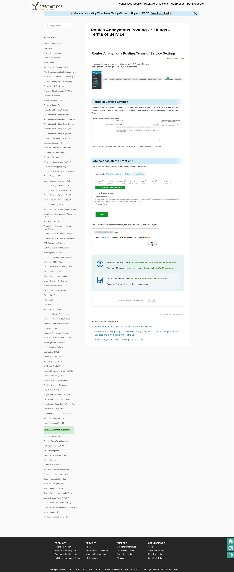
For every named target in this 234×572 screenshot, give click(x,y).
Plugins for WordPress (65, 547)
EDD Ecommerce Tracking (54, 243)
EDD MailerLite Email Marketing (56, 248)
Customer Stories (156, 550)
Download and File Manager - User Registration (57, 227)
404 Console (49, 63)
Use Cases (48, 48)
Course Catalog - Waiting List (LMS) (58, 200)
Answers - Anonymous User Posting (58, 81)
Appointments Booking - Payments (57, 134)
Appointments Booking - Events (56, 115)
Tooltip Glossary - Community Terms (58, 493)
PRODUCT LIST (50, 37)
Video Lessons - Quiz (52, 512)
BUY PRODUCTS (195, 4)
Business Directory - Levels (55, 152)
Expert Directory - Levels (53, 286)
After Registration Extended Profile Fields (60, 72)
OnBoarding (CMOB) (52, 352)
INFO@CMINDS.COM (153, 569)
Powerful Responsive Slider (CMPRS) (58, 371)
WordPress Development (97, 550)
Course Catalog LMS (52, 176)
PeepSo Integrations (52, 58)
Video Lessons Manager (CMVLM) (57, 503)
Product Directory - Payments (55, 385)
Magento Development (96, 554)
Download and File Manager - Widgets (59, 234)
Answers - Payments (52, 96)
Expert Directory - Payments (55, 290)
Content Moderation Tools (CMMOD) (58, 257)
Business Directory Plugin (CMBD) (57, 138)
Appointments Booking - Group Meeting (59, 119)
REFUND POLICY (133, 569)
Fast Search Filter (51, 305)
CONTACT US (178, 4)
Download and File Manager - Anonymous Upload (60, 215)
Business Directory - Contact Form (57, 148)
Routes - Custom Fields (53, 436)
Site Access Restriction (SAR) (56, 474)
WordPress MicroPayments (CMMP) (58, 338)
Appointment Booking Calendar (56, 110)
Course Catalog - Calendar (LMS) (57, 181)
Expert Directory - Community (55, 276)
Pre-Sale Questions (125, 550)
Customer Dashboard (126, 547)
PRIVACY (80, 569)
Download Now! (159, 13)
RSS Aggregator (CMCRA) (54, 446)
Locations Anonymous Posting (56, 333)
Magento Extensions (156, 4)
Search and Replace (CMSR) (55, 455)
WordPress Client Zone (53, 221)
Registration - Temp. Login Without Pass (60, 404)
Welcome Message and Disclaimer (57, 517)
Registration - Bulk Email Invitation (57, 399)
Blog (162, 554)
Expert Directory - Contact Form (56, 281)
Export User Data (50, 295)
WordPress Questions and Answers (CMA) (60, 77)
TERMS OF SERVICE (112, 569)
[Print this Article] (181, 28)
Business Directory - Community (56, 143)
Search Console (50, 460)
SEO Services (92, 558)
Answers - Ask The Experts (54, 86)
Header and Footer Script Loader (56, 314)
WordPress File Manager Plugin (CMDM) (60, 209)
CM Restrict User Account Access (57, 414)
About (150, 547)
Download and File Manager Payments (59, 238)
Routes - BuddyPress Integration (56, 441)
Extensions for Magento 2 (66, 554)
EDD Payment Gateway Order (55, 253)
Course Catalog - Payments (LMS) (57, 195)
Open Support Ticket (126, 554)
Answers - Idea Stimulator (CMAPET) (58, 91)
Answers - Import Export (53, 105)
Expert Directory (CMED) (53, 272)
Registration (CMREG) (52, 390)
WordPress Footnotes (52, 309)
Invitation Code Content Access (56, 324)
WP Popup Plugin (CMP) (53, 366)
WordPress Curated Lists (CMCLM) (58, 162)
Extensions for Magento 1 (66, 550)
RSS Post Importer (51, 451)
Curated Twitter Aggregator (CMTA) (57, 167)
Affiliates (120, 558)
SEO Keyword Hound (52, 465)
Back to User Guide (175, 58)
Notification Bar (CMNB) (53, 347)
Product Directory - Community (56, 380)
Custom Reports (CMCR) (53, 205)
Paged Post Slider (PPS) (53, 357)
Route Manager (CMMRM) (54, 423)
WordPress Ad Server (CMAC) (56, 67)
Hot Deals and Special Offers (67, 558)
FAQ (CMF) (48, 300)
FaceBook (152, 558)
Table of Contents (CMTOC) (55, 479)
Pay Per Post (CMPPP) (53, 361)
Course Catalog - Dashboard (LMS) (57, 186)
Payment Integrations (52, 53)
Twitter (163, 558)
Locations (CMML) (51, 328)
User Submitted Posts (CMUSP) (56, 498)
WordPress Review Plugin (54, 418)
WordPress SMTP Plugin (54, 262)
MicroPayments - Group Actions (56, 343)
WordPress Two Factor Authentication (58, 470)
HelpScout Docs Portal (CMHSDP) (57, 319)
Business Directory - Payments (56, 157)
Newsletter (153, 554)
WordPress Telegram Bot (54, 484)
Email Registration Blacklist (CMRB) (58, 267)
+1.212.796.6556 (173, 569)
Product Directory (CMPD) (54, 376)
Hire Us (89, 547)
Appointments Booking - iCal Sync (57, 129)
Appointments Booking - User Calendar (59, 124)
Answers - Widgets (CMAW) (55, 100)
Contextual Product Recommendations (59, 171)
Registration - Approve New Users (57, 395)
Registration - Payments (53, 409)
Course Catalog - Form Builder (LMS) (58, 190)
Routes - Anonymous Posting (57, 430)
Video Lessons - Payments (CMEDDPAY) (60, 507)
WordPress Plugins (130, 4)
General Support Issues (53, 44)
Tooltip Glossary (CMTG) (53, 488)
